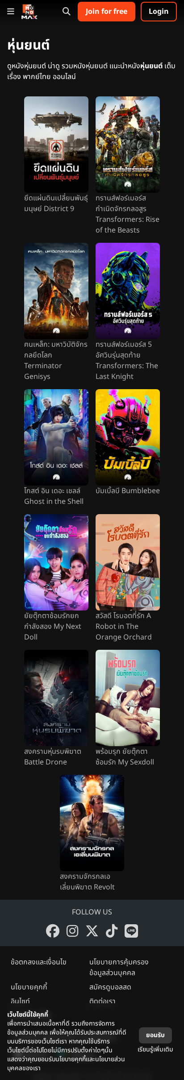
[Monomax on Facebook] (52, 931)
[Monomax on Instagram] (72, 931)
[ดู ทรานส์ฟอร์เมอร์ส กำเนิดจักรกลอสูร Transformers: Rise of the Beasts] (128, 144)
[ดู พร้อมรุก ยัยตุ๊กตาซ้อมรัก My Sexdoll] (128, 698)
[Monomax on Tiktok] (111, 931)
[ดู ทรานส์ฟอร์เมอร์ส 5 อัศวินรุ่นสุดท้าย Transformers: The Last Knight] (128, 291)
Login (159, 11)
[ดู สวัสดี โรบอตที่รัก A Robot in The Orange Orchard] (128, 562)
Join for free (106, 11)
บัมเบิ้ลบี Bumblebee (128, 491)
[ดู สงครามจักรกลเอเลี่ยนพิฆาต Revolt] (92, 823)
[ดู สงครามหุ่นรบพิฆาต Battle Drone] (56, 698)
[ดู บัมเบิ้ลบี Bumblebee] (128, 437)
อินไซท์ (20, 1001)
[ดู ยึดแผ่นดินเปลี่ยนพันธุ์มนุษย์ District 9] (56, 144)
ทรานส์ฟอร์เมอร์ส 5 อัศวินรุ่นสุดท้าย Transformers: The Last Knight (127, 360)
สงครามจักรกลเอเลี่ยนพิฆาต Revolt (87, 882)
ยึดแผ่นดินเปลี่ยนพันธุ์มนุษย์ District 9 (56, 203)
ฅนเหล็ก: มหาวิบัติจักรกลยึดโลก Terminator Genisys (56, 360)
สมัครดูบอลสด (110, 987)
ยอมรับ (155, 1035)
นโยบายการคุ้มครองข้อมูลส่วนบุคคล (119, 967)
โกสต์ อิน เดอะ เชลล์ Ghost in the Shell (54, 496)
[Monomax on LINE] (131, 931)
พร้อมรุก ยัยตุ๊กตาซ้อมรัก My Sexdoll (125, 757)
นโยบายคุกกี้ (29, 987)
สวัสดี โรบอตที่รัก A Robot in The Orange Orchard (124, 627)
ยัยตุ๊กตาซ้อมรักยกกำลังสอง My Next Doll (52, 627)
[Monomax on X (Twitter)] (92, 931)
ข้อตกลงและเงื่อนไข (39, 962)
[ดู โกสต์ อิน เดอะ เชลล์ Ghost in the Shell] (56, 437)
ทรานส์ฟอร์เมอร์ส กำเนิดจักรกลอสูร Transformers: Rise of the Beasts (127, 214)
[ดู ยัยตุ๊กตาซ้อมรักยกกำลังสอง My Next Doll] (56, 562)
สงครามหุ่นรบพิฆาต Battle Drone (52, 757)
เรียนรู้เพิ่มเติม (155, 1049)
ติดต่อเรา (102, 1001)
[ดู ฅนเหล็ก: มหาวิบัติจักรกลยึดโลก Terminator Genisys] (56, 291)
